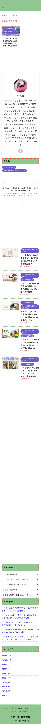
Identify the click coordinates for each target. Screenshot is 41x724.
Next (37, 182)
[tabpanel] (20, 182)
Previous (4, 182)
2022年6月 (6, 673)
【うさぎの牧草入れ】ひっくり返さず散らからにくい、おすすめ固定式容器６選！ (29, 372)
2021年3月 (6, 695)
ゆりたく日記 (24, 711)
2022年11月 (7, 664)
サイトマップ (7, 708)
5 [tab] (23, 202)
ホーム (26, 708)
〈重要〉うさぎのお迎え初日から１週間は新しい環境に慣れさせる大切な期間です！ (10, 43)
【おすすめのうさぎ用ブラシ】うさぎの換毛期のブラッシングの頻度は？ (29, 259)
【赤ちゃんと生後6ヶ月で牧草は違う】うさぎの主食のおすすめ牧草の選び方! (20, 189)
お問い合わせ (18, 708)
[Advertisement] (20, 225)
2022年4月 (6, 682)
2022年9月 (6, 669)
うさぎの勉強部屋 (20, 717)
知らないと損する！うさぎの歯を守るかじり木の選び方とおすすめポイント (29, 316)
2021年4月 (6, 691)
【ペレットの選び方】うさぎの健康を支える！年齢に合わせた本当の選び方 (29, 287)
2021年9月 (6, 686)
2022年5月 (6, 677)
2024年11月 (7, 655)
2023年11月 (7, 660)
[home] (20, 151)
